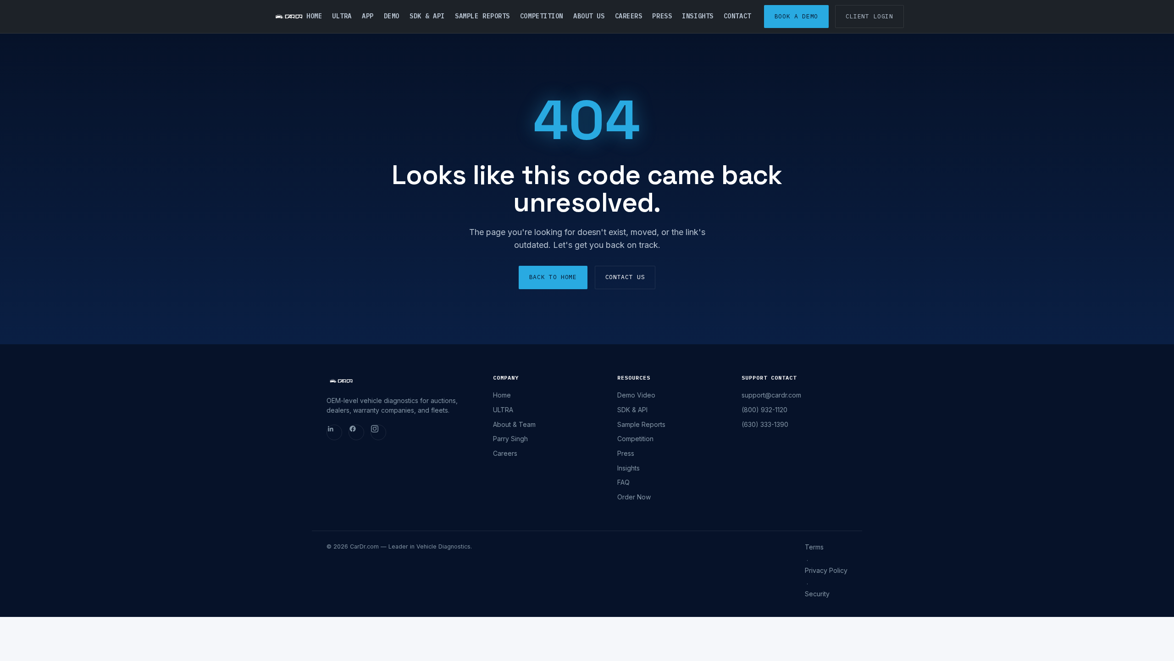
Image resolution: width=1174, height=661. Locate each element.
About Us (588, 16)
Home (314, 16)
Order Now (634, 497)
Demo (391, 16)
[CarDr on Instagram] (378, 432)
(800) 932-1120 (764, 410)
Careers (628, 16)
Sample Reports (482, 16)
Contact (737, 16)
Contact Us (625, 277)
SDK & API (427, 16)
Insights (697, 16)
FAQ (623, 482)
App (368, 16)
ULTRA (342, 16)
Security (817, 594)
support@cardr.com (771, 395)
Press (662, 16)
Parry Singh (510, 439)
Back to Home (553, 277)
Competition (541, 16)
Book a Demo (796, 16)
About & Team (514, 424)
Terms (814, 547)
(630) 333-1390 (765, 424)
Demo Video (636, 395)
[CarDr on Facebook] (356, 432)
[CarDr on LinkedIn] (334, 432)
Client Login (869, 16)
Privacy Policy (826, 570)
